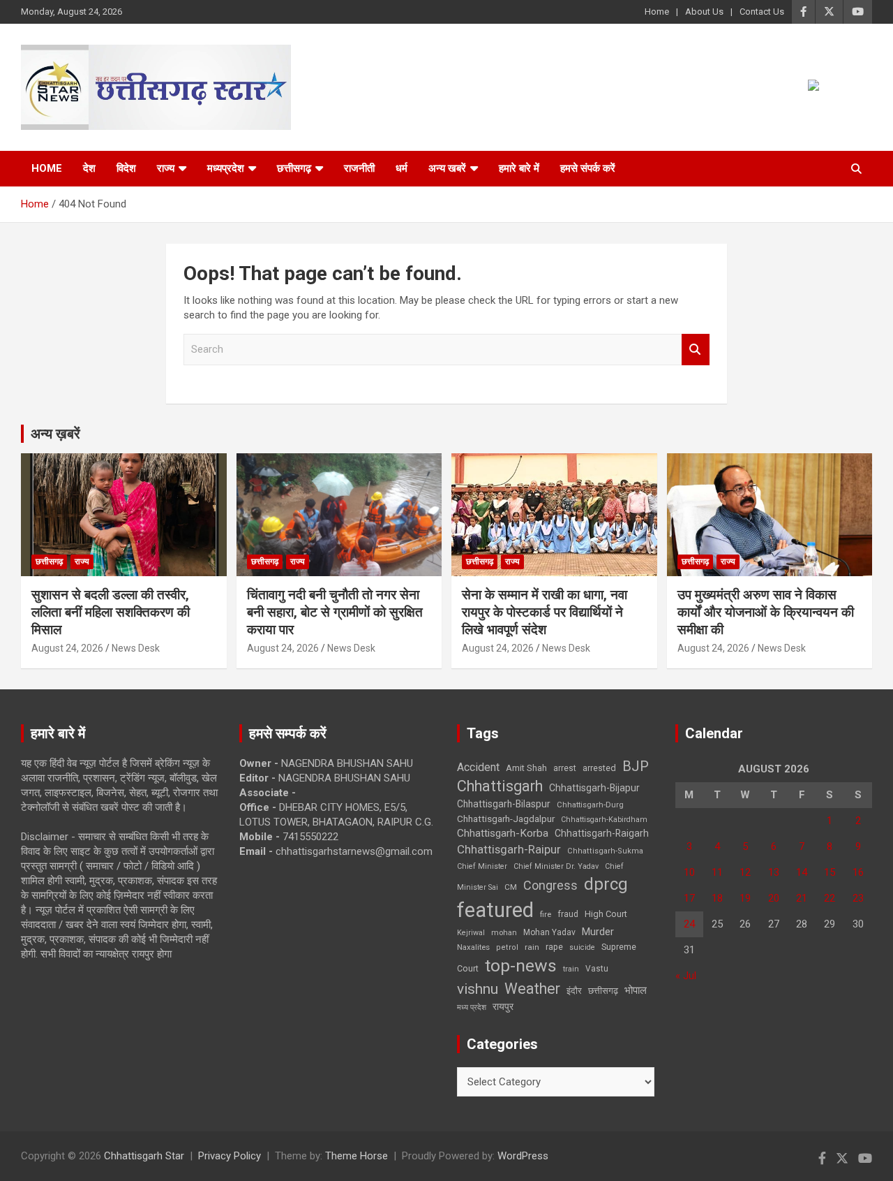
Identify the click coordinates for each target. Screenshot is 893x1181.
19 (745, 898)
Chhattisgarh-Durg (590, 804)
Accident (478, 767)
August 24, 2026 (67, 648)
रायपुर (503, 1006)
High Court (606, 914)
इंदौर (574, 990)
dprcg (606, 884)
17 (689, 898)
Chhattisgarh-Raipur (509, 849)
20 (773, 898)
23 (858, 898)
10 (689, 872)
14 (801, 872)
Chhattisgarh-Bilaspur (503, 803)
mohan (504, 932)
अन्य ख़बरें (55, 433)
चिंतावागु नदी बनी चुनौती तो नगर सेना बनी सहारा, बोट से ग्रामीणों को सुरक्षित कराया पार (335, 612)
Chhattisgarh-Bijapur (594, 787)
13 (773, 872)
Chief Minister (482, 866)
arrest (564, 768)
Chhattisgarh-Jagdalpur (506, 818)
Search (696, 349)
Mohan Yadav (549, 932)
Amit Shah (526, 768)
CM (510, 887)
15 (829, 872)
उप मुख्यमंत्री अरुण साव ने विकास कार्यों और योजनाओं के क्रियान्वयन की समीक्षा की (765, 612)
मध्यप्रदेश (225, 168)
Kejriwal (471, 932)
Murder (598, 931)
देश (89, 168)
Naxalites (473, 947)
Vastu (596, 969)
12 (745, 872)
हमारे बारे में (519, 168)
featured (495, 910)
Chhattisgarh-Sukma (605, 851)
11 (717, 872)
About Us (704, 11)
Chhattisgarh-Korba (502, 833)
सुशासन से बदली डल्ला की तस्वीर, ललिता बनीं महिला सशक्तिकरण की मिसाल (110, 612)
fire (545, 914)
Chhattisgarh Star (144, 1156)
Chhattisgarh (500, 786)
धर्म (401, 168)
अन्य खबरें (447, 168)
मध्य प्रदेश (471, 1007)
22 (829, 898)
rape (554, 946)
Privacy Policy (229, 1156)
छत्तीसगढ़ (603, 990)
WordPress (522, 1156)
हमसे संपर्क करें (587, 168)
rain (532, 947)
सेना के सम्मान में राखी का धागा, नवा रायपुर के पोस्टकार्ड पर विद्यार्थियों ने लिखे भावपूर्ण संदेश (544, 612)
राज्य (165, 168)
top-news (521, 965)
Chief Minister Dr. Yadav (556, 866)
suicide (582, 947)
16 (858, 872)
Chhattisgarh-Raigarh (602, 833)
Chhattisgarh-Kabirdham (604, 819)
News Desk (136, 648)
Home (657, 11)
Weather (532, 988)
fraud (567, 914)
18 (717, 898)
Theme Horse (356, 1156)
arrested (599, 768)
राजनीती (359, 168)
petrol (507, 947)
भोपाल (635, 990)
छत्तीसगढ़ (294, 168)
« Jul (685, 975)
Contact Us (762, 11)
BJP (635, 766)
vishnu (477, 989)
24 (689, 924)
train (571, 969)
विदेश (126, 168)
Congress (550, 885)
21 (801, 898)
